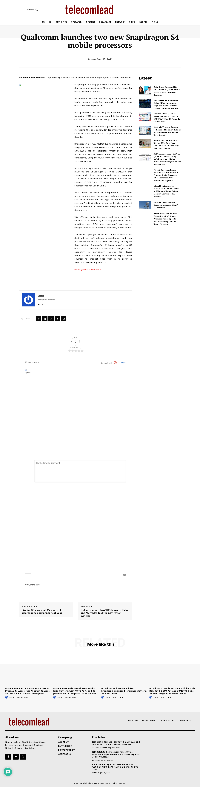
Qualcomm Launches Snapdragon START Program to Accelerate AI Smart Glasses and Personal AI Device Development (27, 691)
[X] (43, 304)
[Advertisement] (159, 247)
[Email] (63, 318)
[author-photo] (7, 697)
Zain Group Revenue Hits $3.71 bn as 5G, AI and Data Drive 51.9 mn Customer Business (167, 91)
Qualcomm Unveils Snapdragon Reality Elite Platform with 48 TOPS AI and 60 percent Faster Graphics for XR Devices (74, 691)
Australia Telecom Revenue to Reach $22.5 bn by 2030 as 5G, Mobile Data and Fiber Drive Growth (167, 131)
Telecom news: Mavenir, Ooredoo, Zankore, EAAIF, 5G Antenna (166, 205)
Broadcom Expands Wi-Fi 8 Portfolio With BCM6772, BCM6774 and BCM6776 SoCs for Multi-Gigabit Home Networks (172, 691)
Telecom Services (99, 748)
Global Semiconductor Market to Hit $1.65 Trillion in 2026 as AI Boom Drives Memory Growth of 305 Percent (166, 191)
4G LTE (94, 773)
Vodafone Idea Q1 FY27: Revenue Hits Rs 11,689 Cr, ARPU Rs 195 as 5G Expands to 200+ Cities (167, 117)
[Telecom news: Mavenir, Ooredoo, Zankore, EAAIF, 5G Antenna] (145, 205)
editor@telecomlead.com (87, 269)
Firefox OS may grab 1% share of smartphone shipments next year (42, 611)
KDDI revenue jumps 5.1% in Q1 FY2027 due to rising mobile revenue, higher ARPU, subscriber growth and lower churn (167, 159)
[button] (33, 9)
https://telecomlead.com (46, 300)
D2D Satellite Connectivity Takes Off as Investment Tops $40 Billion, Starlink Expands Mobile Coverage (166, 104)
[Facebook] (39, 304)
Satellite (96, 760)
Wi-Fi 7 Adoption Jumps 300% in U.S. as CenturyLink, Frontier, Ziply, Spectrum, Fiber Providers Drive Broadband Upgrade (167, 175)
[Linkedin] (44, 318)
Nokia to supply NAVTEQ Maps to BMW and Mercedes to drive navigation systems (104, 613)
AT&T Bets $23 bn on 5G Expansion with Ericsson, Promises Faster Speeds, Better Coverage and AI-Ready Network (165, 218)
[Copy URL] (38, 318)
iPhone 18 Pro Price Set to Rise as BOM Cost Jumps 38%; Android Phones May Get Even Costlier (166, 144)
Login (123, 362)
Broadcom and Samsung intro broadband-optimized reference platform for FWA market (124, 691)
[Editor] (28, 299)
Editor (41, 295)
